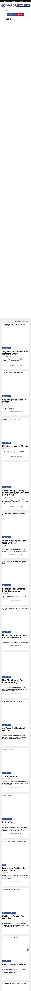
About (21, 1)
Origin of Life (6, 537)
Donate (20, 15)
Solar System (6, 348)
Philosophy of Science (9, 913)
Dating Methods (7, 819)
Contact (28, 1)
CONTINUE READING (15, 365)
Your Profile (15, 1)
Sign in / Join (6, 1)
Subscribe (12, 15)
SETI (4, 865)
